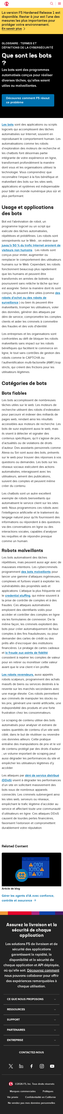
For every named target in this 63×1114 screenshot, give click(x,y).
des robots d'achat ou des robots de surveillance (31, 297)
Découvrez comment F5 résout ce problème (28, 100)
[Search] (51, 3)
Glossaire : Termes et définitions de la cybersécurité (27, 45)
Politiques (48, 1091)
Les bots (8, 124)
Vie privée (12, 1097)
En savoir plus (12, 28)
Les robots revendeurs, (18, 674)
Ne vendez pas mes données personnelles (31, 1102)
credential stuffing (17, 595)
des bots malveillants (36, 572)
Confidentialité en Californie (40, 1097)
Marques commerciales (23, 1091)
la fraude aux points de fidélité (26, 653)
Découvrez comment (43, 970)
